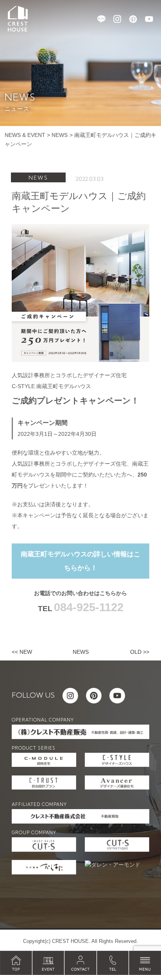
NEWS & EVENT (25, 135)
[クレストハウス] (18, 18)
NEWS (60, 135)
